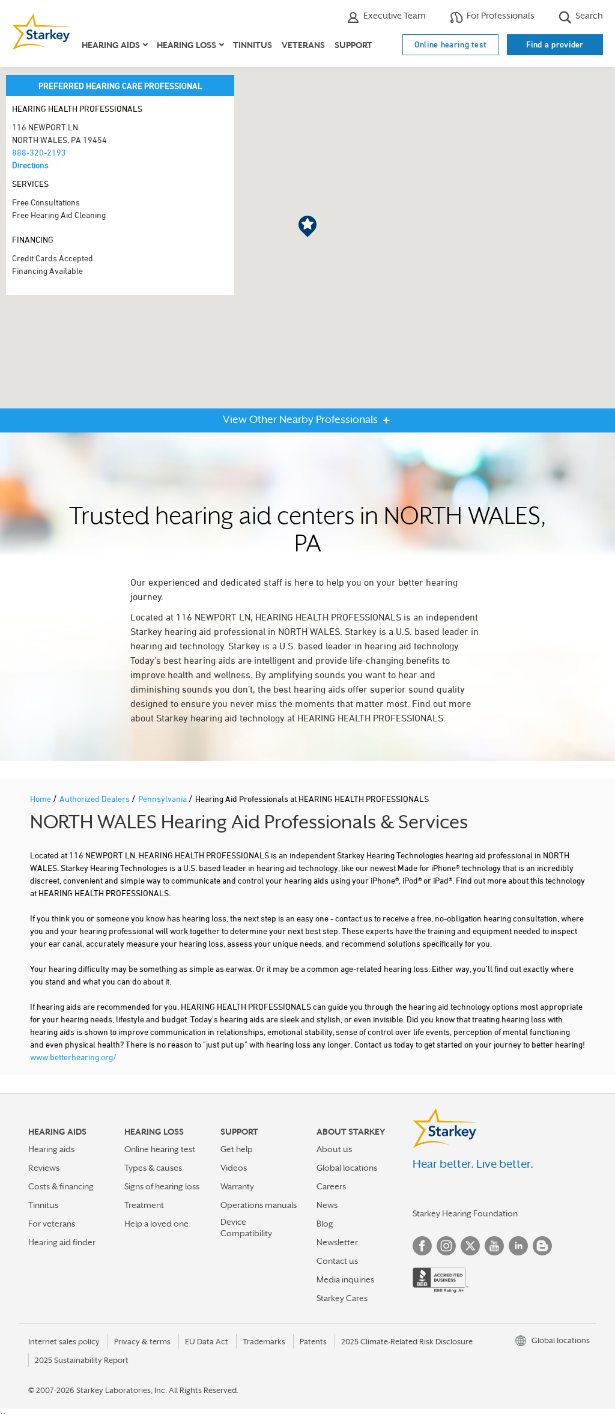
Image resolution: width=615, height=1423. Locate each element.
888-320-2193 (39, 152)
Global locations (347, 1168)
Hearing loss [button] (186, 45)
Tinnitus (252, 45)
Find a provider (555, 44)
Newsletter (337, 1242)
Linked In (518, 1245)
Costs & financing (61, 1186)
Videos (233, 1168)
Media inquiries (345, 1279)
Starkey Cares (342, 1298)
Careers (331, 1186)
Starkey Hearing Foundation (465, 1213)
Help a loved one (156, 1223)
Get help (236, 1149)
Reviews (43, 1168)
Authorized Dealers (95, 798)
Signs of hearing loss (161, 1186)
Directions (30, 165)
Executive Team (394, 15)
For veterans (51, 1223)
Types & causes (153, 1168)
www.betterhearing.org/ (73, 1057)
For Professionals (500, 15)
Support (353, 45)
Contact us (337, 1261)
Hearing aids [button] (111, 45)
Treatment (144, 1205)
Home (41, 798)
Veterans (303, 45)
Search (588, 15)
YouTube (494, 1245)
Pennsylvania (163, 798)
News (327, 1205)
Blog (325, 1223)
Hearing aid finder (61, 1242)
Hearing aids (51, 1149)
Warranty (237, 1186)
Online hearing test (450, 44)
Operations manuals (258, 1205)
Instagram (446, 1245)
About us (334, 1149)
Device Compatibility (246, 1227)
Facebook (422, 1245)
